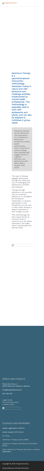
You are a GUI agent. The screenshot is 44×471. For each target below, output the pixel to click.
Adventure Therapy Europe (13, 440)
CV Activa (6, 436)
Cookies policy (8, 404)
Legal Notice (7, 400)
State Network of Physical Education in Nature (21, 449)
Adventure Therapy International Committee (19, 443)
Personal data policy (10, 402)
